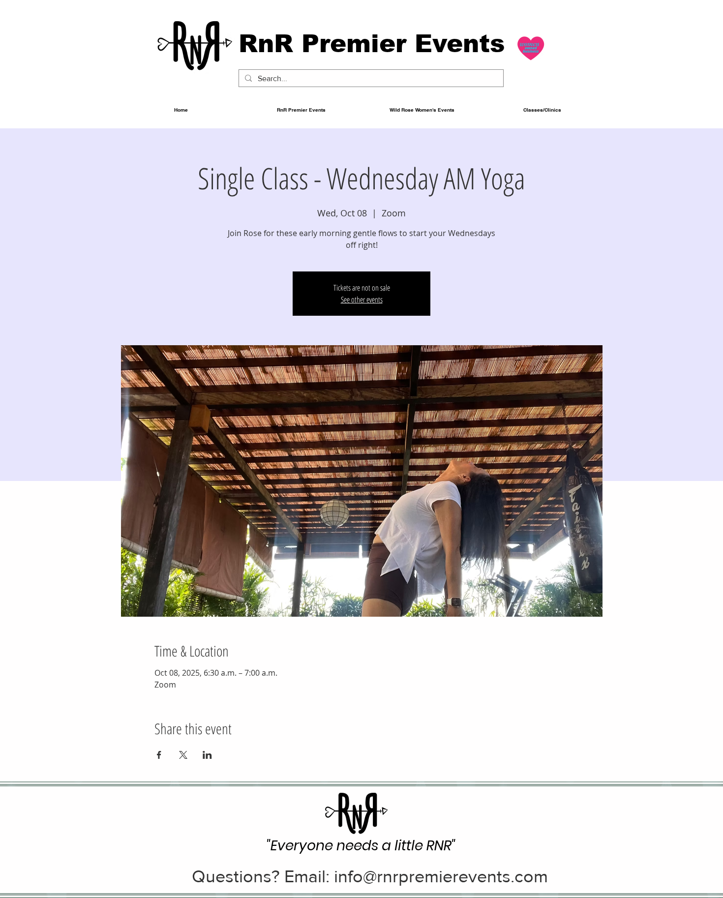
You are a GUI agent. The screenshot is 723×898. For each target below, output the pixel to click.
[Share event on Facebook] (159, 755)
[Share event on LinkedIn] (207, 755)
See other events (362, 299)
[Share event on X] (183, 755)
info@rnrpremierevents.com (441, 876)
